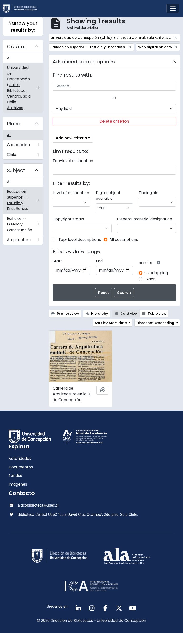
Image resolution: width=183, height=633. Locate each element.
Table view (156, 313)
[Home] (22, 8)
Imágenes (18, 484)
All (9, 58)
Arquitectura (23, 241)
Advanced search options (84, 61)
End (99, 261)
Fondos (15, 475)
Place (13, 123)
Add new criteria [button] (71, 138)
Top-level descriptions (79, 239)
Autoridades (20, 458)
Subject (16, 170)
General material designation (144, 219)
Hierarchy (99, 313)
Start (57, 261)
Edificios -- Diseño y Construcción (23, 224)
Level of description (71, 192)
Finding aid (148, 192)
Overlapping (156, 273)
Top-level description (73, 160)
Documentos (21, 467)
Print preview (67, 313)
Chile (23, 155)
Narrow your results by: (22, 26)
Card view (128, 313)
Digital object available (108, 195)
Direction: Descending (156, 322)
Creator (16, 46)
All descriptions (123, 239)
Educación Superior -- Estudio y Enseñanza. (23, 200)
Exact (149, 279)
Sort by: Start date (111, 322)
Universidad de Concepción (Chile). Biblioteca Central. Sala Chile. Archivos (23, 87)
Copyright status (68, 219)
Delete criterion (114, 121)
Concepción (23, 146)
